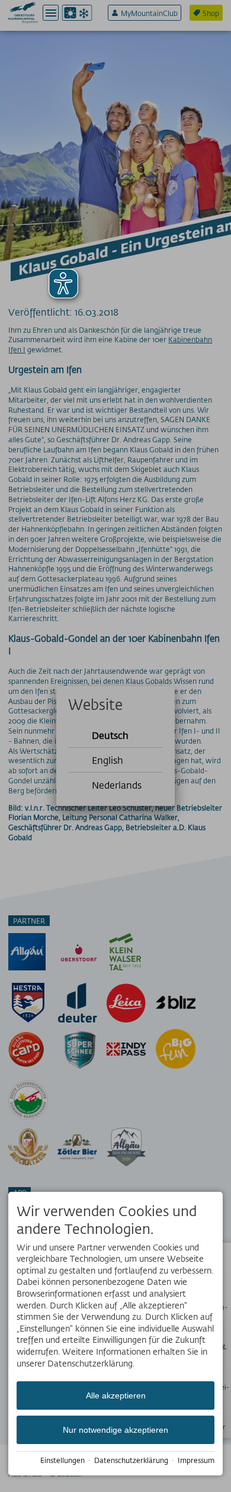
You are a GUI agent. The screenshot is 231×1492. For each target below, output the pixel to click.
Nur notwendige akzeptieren (115, 1430)
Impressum (196, 1460)
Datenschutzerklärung (131, 1460)
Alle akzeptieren (116, 1395)
